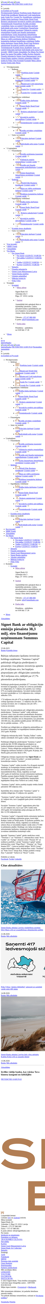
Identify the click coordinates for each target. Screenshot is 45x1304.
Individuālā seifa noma (9, 28)
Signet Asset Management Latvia (28, 56)
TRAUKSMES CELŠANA (11, 1239)
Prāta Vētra (12, 61)
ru (4, 340)
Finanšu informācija (8, 56)
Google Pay (18, 17)
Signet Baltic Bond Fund (28, 19)
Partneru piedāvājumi (9, 1268)
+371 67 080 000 (29, 317)
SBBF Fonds (13, 52)
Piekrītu (12, 1302)
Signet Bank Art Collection (11, 1248)
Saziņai (3, 63)
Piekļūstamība (6, 1265)
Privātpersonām (7, 13)
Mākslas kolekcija (19, 278)
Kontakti (20, 61)
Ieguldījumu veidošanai (32, 17)
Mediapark (32, 1287)
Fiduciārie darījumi (30, 26)
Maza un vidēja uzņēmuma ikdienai (14, 39)
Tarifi (3, 1255)
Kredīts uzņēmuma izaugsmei (12, 30)
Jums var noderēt (16, 26)
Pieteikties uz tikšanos (9, 1237)
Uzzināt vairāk (29, 80)
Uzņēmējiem (23, 28)
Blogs (18, 63)
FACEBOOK (6, 1276)
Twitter (11, 859)
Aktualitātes (22, 52)
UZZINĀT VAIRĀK (33, 256)
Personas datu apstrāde (9, 1261)
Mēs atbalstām (11, 936)
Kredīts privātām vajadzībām (31, 131)
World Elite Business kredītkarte (28, 37)
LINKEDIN (5, 1272)
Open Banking (6, 1263)
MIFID (3, 1259)
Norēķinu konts (26, 13)
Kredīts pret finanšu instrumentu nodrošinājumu (25, 166)
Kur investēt (12, 244)
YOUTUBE (5, 1274)
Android (16, 1218)
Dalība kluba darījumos (10, 19)
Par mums (9, 54)
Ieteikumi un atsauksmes (10, 1235)
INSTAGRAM (6, 1278)
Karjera (30, 54)
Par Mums (32, 52)
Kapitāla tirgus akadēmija (22, 48)
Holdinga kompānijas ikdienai (32, 194)
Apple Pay (9, 17)
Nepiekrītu (5, 1302)
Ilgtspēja (37, 54)
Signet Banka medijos (9, 58)
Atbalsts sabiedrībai (25, 58)
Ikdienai (16, 13)
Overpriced (22, 1287)
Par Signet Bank (18, 253)
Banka (3, 650)
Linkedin (18, 859)
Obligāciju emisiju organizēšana (24, 161)
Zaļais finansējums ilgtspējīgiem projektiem (25, 174)
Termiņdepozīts (7, 24)
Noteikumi (5, 1257)
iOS (9, 1218)
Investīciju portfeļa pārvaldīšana (30, 22)
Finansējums (18, 24)
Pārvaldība (18, 54)
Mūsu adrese (36, 61)
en (2, 340)
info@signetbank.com (30, 319)
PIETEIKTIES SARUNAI (22, 4)
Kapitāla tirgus (11, 650)
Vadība (24, 54)
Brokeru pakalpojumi (9, 22)
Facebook (4, 859)
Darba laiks (11, 63)
